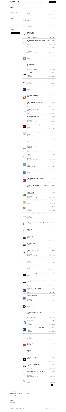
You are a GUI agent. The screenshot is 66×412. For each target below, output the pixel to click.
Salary (12, 25)
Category (12, 18)
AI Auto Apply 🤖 (13, 395)
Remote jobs (13, 29)
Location (12, 21)
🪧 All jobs (27, 393)
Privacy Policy (12, 398)
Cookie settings (12, 402)
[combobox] (15, 23)
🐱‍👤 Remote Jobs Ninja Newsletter (16, 393)
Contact (11, 400)
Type (11, 14)
